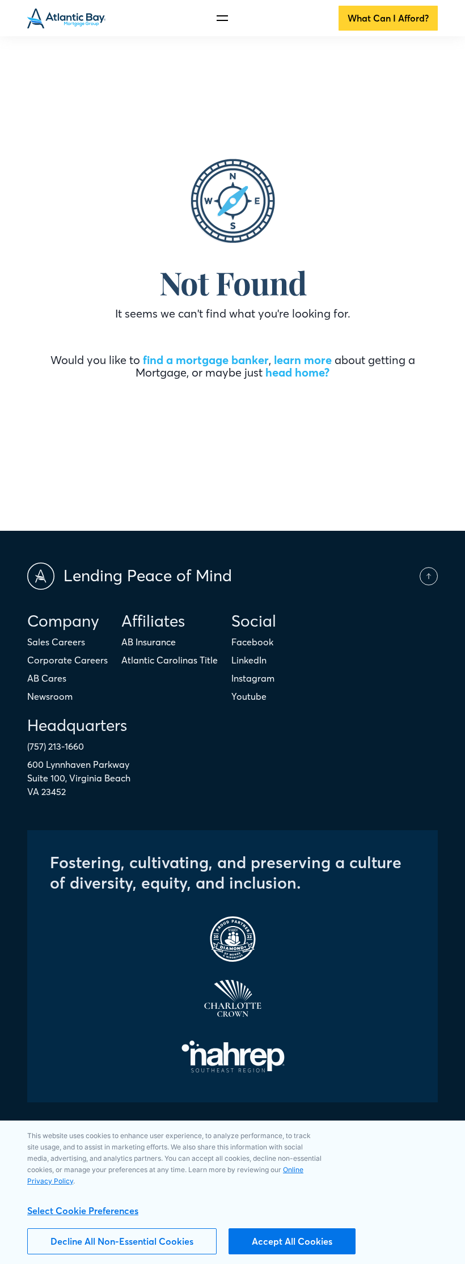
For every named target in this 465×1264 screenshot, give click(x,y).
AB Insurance (148, 642)
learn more (303, 360)
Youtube (249, 696)
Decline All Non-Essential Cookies (121, 1241)
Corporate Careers (67, 660)
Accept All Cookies (292, 1241)
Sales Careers (56, 642)
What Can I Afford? (388, 18)
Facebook (252, 642)
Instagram (252, 678)
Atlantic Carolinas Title (169, 660)
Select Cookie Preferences (82, 1210)
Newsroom (50, 696)
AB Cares (46, 678)
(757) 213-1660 (55, 746)
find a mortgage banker (206, 360)
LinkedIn (249, 660)
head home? (297, 372)
